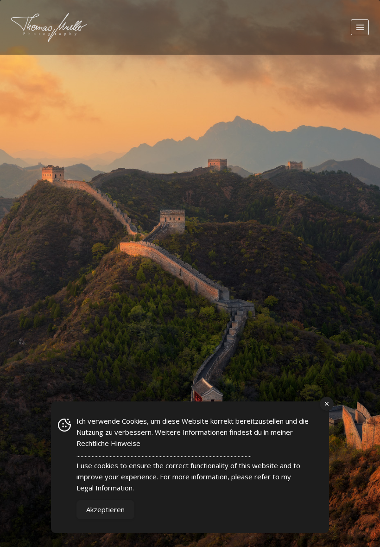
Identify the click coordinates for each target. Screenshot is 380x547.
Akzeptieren (105, 509)
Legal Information (104, 487)
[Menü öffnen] (360, 27)
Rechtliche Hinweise (108, 443)
